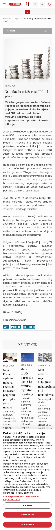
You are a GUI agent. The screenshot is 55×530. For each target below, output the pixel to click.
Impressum (32, 496)
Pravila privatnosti (13, 496)
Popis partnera (11, 499)
